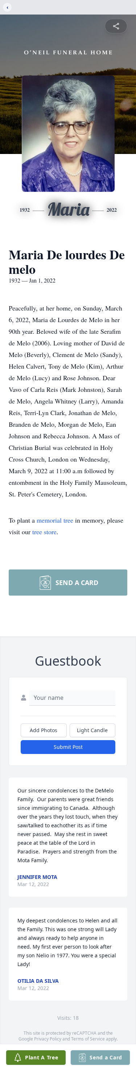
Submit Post (68, 746)
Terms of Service (88, 1039)
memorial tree (55, 520)
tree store (44, 531)
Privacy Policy (47, 1039)
